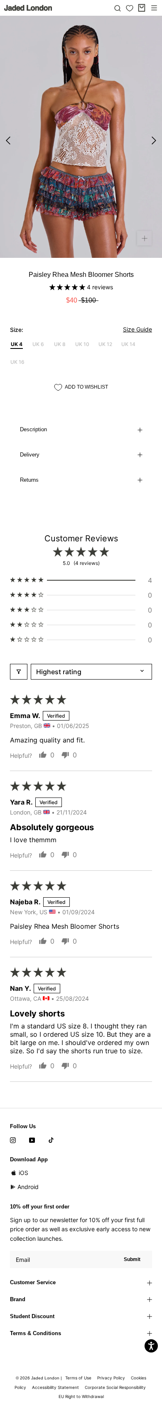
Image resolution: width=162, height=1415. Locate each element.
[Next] (154, 140)
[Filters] (18, 672)
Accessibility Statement (55, 1387)
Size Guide (137, 329)
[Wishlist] (129, 8)
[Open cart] (141, 8)
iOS (23, 1172)
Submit (132, 1259)
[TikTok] (51, 1139)
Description (33, 429)
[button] (68, 287)
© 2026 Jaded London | (39, 1378)
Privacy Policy (111, 1377)
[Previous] (8, 140)
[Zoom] (144, 238)
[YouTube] (32, 1139)
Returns (29, 480)
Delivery (29, 455)
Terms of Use (78, 1377)
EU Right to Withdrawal (81, 1396)
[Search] (117, 8)
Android (28, 1186)
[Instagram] (13, 1139)
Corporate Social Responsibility (115, 1387)
